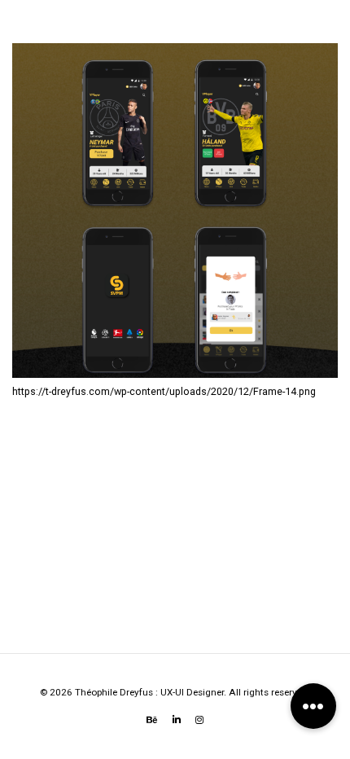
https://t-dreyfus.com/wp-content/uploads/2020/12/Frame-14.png (164, 391)
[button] (313, 706)
